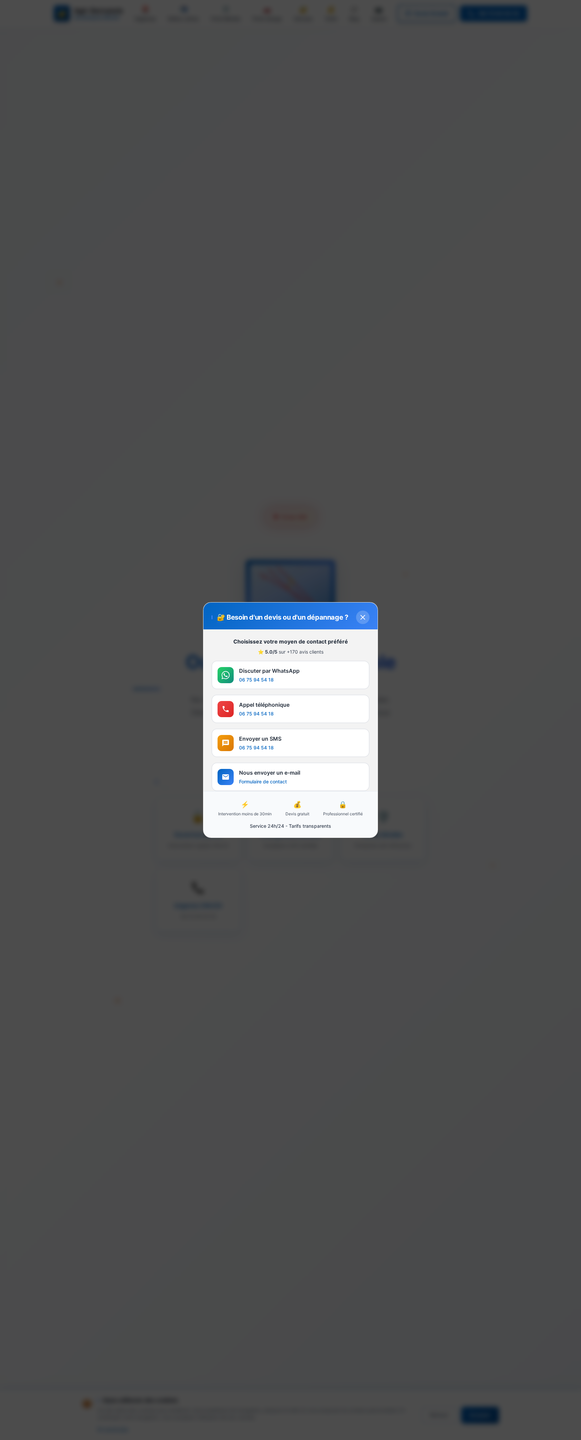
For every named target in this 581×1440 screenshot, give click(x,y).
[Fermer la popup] (363, 617)
